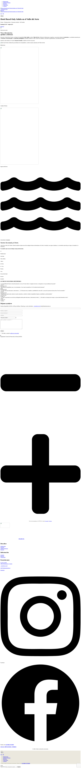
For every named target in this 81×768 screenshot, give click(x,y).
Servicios (2, 547)
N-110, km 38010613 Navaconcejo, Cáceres (6, 563)
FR (3, 13)
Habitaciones (3, 546)
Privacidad (46, 521)
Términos (50, 521)
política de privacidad (14, 333)
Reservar (2, 556)
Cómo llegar (3, 557)
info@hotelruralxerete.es (5, 568)
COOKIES (14, 746)
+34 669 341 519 (37, 306)
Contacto (2, 555)
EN (1, 13)
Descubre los (21, 538)
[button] (2, 10)
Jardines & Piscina (4, 548)
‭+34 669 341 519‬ (4, 9)
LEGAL (3, 746)
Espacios (2, 549)
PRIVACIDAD (8, 746)
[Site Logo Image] (12, 8)
